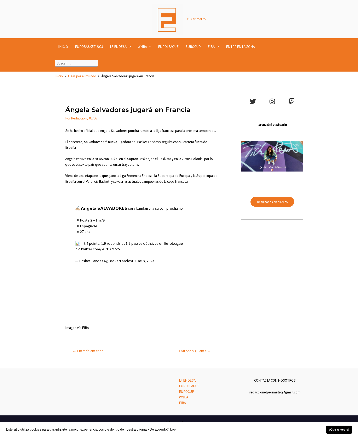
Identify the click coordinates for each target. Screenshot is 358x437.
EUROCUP (193, 46)
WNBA (142, 46)
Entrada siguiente (195, 351)
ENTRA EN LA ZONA (240, 46)
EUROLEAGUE (168, 46)
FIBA (211, 46)
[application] (129, 46)
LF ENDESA (118, 46)
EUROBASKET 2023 (89, 46)
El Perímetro (196, 19)
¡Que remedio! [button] (339, 429)
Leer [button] (173, 429)
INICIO (63, 46)
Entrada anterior (88, 351)
